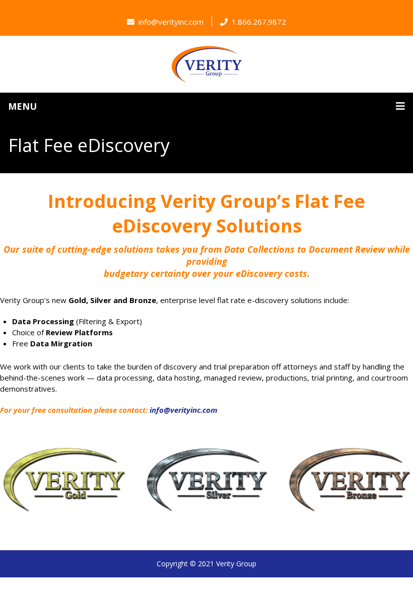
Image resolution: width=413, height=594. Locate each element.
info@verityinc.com (171, 22)
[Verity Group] (206, 64)
